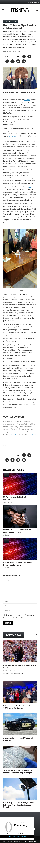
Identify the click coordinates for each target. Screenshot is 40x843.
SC (15, 21)
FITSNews (8, 51)
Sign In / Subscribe (34, 2)
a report (27, 99)
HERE (13, 434)
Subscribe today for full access (17, 834)
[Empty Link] (34, 634)
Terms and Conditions (20, 841)
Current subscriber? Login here (17, 837)
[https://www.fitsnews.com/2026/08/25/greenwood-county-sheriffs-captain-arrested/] (20, 724)
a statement (13, 136)
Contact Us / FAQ (7, 841)
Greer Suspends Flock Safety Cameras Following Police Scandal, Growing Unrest (19, 805)
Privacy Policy (32, 841)
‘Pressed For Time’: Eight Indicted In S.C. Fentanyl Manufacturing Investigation (19, 771)
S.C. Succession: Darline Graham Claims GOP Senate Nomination (19, 707)
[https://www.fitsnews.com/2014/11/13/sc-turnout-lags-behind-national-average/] (20, 484)
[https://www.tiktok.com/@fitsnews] (34, 829)
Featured (8, 21)
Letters (7, 535)
